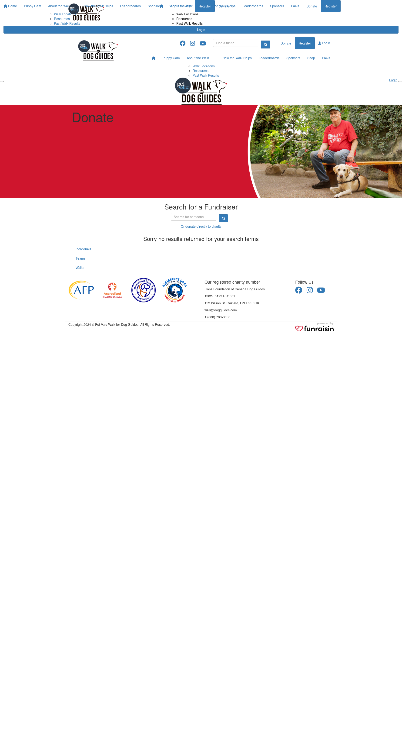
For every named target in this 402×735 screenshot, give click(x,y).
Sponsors (277, 5)
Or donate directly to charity (201, 226)
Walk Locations (187, 14)
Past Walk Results (189, 23)
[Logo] (86, 13)
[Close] (400, 81)
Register (331, 6)
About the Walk (182, 5)
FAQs (295, 5)
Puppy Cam (171, 57)
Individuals (83, 249)
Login (201, 29)
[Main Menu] (2, 81)
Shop (311, 57)
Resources (184, 18)
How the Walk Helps (220, 5)
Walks (80, 267)
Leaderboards (252, 5)
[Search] (265, 44)
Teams (81, 258)
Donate (311, 6)
